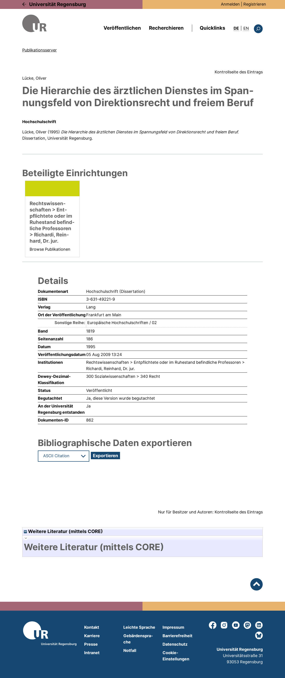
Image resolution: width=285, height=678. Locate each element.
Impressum (173, 627)
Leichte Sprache (139, 627)
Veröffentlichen (122, 28)
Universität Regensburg (57, 4)
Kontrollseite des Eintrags (239, 72)
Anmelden (230, 4)
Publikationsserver (39, 50)
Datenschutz (175, 644)
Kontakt (91, 627)
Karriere (92, 635)
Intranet (92, 652)
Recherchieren (166, 28)
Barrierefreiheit (177, 635)
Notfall (129, 650)
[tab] (142, 547)
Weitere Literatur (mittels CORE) (65, 531)
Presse (91, 644)
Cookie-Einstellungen (176, 655)
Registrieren (254, 4)
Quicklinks (212, 28)
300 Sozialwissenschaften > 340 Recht (123, 376)
